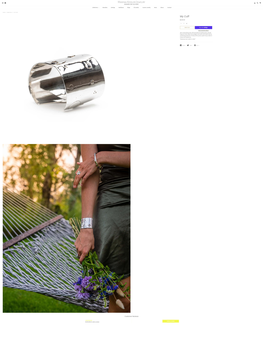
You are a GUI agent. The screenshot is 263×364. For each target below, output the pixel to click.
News (155, 7)
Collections (95, 7)
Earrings (113, 7)
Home (4, 12)
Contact (169, 7)
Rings (128, 7)
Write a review (171, 321)
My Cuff (16, 12)
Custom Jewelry (146, 7)
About (162, 7)
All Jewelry (136, 7)
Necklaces (121, 7)
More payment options (203, 30)
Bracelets (105, 7)
